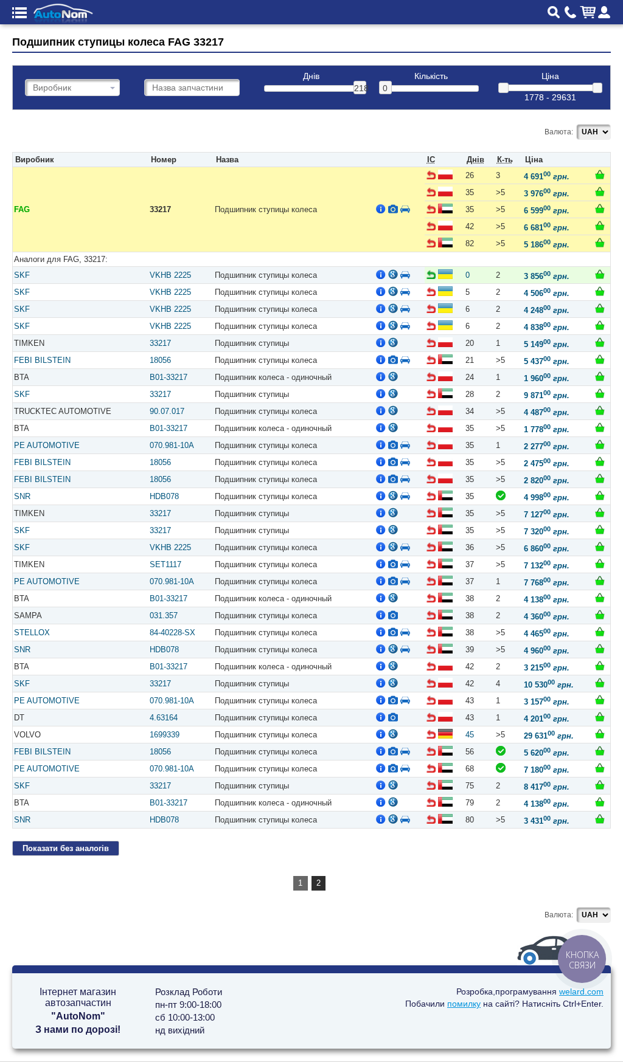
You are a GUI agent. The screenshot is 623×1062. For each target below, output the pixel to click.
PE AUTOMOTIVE (47, 445)
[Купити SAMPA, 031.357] (600, 614)
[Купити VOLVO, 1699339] (600, 734)
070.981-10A (172, 445)
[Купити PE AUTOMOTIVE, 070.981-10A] (600, 444)
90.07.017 (167, 411)
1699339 (164, 734)
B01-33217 (168, 377)
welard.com (581, 991)
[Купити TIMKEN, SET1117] (600, 563)
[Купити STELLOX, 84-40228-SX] (600, 631)
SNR (22, 496)
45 (469, 734)
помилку (464, 1004)
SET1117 (165, 564)
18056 (160, 360)
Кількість (431, 76)
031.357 (164, 615)
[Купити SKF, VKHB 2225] (600, 274)
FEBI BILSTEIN (42, 360)
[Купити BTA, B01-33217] (600, 376)
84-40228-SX (172, 632)
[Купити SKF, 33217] (600, 393)
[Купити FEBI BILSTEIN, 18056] (600, 359)
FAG (22, 209)
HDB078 (164, 496)
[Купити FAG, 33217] (600, 174)
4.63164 (164, 717)
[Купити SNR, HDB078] (600, 495)
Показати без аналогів (66, 848)
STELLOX (32, 632)
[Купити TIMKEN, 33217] (600, 342)
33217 (160, 343)
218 (360, 88)
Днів (311, 76)
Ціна (550, 76)
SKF (22, 275)
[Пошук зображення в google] (393, 274)
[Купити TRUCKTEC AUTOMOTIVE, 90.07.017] (600, 410)
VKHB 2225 (170, 275)
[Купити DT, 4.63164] (600, 717)
